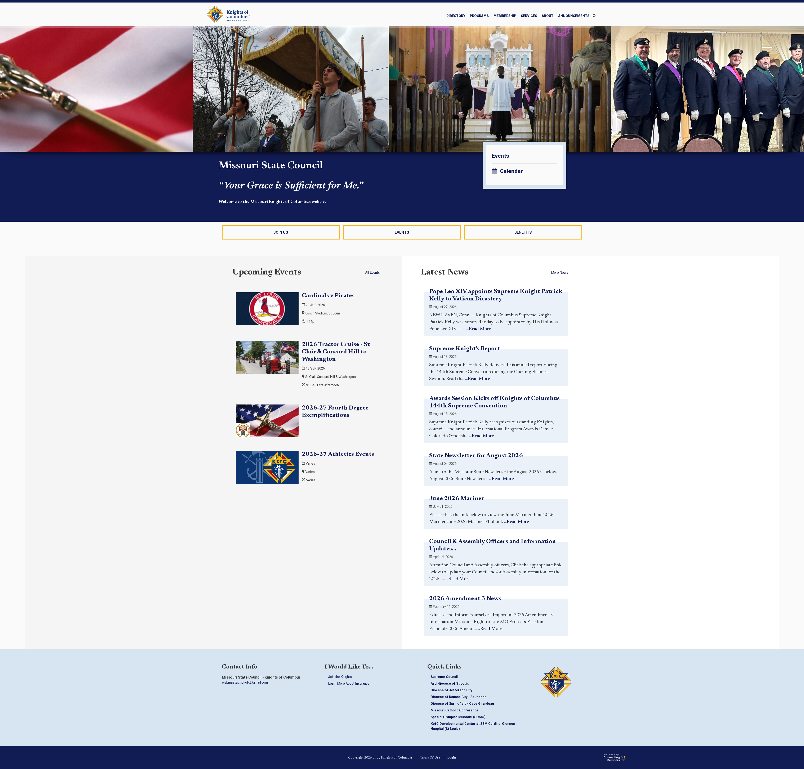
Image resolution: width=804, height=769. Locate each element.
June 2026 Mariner (456, 499)
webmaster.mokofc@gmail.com (245, 682)
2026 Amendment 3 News (465, 599)
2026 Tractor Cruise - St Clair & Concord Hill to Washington (336, 352)
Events (500, 156)
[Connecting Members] (702, 757)
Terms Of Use (430, 757)
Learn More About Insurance (348, 683)
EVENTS (402, 232)
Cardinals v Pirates (328, 296)
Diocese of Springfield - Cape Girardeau (462, 704)
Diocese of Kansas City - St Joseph (458, 697)
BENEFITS (523, 232)
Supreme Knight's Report (464, 349)
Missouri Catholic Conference (454, 710)
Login (451, 757)
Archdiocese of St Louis (450, 683)
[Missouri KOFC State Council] (228, 14)
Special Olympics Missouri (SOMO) (458, 717)
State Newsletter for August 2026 (476, 456)
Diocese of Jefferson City (451, 690)
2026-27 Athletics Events (338, 454)
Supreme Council (444, 677)
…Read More (478, 329)
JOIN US (280, 232)
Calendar (511, 171)
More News (559, 272)
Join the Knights (340, 677)
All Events (372, 272)
